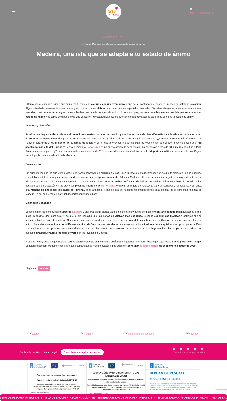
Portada (86, 44)
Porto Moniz (108, 185)
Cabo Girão (93, 147)
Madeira (44, 268)
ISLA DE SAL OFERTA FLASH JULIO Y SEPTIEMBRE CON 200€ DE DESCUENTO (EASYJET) (79, 397)
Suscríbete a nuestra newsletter (82, 352)
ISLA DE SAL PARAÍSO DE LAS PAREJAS (163, 397)
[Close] (223, 398)
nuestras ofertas (149, 245)
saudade (77, 211)
